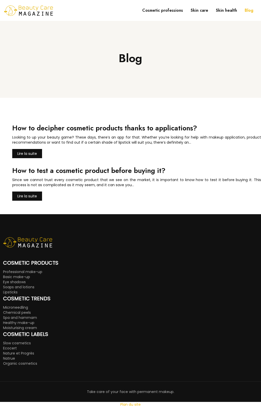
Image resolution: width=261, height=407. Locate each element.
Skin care (199, 10)
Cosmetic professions (162, 10)
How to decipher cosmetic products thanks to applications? (104, 128)
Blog (249, 10)
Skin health (226, 10)
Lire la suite (27, 153)
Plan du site (130, 404)
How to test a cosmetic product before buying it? (88, 170)
